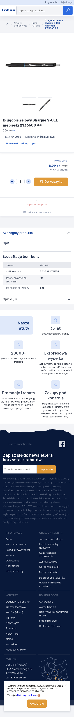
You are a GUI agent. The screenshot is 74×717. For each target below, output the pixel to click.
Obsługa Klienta (50, 532)
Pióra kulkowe (36, 24)
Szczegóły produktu (18, 233)
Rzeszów (11, 628)
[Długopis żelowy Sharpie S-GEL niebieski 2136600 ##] (32, 65)
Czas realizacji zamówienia (47, 554)
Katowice (11, 644)
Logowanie (51, 2)
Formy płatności (48, 572)
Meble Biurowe (48, 620)
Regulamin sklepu (16, 544)
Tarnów (10, 617)
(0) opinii (7, 130)
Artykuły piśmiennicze (20, 24)
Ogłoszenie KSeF (49, 566)
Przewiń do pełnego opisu (21, 143)
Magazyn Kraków (16, 649)
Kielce (9, 639)
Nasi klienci (12, 566)
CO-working (46, 601)
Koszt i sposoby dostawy (48, 545)
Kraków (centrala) (16, 607)
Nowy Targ (12, 633)
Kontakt (12, 595)
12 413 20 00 (18, 677)
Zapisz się (46, 469)
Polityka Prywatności (18, 550)
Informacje (14, 532)
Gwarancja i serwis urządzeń (50, 584)
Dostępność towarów (52, 577)
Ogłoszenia (12, 560)
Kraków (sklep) (14, 612)
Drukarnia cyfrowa (50, 626)
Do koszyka (54, 181)
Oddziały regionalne (18, 601)
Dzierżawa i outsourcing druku (53, 613)
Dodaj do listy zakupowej (39, 212)
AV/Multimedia (47, 607)
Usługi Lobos (48, 595)
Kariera (10, 555)
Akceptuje (37, 703)
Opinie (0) (10, 299)
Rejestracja (67, 2)
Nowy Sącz (12, 623)
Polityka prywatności (27, 695)
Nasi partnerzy (14, 571)
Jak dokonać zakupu (51, 539)
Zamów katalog (48, 561)
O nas (9, 539)
